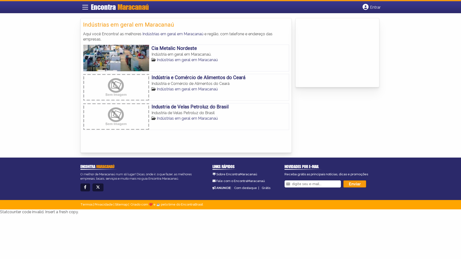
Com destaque (245, 188)
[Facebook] (85, 187)
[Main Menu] (85, 7)
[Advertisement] (334, 53)
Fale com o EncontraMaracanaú (240, 181)
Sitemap (121, 204)
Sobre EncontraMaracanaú (236, 174)
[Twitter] (97, 187)
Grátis (266, 188)
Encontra (120, 7)
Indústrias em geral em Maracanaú (172, 34)
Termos (86, 204)
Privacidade (104, 204)
